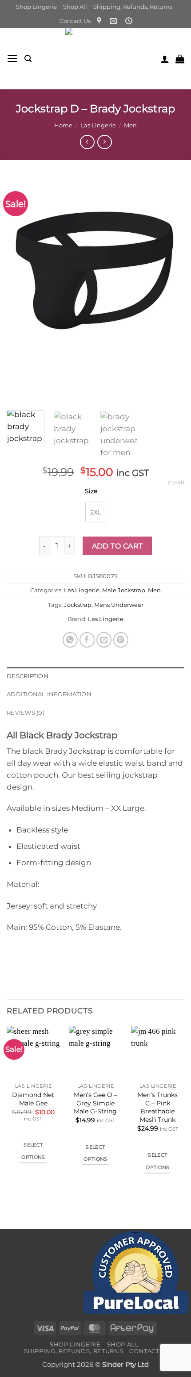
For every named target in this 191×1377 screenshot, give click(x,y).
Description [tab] (27, 675)
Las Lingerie (98, 125)
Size (91, 491)
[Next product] (87, 142)
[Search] (28, 58)
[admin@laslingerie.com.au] (114, 21)
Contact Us (75, 20)
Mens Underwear (118, 604)
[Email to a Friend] (104, 640)
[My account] (164, 59)
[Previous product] (104, 142)
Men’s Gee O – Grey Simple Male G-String (95, 1103)
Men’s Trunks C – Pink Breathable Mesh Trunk (157, 1107)
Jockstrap (78, 604)
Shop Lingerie (36, 6)
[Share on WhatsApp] (70, 640)
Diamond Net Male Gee (33, 1099)
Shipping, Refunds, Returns (132, 6)
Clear (176, 482)
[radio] (96, 512)
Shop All (75, 6)
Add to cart (117, 545)
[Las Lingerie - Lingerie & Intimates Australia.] (96, 58)
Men (130, 125)
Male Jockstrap (123, 590)
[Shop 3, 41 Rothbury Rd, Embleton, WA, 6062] (100, 21)
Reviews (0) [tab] (25, 712)
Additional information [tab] (49, 694)
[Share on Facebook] (87, 640)
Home (63, 125)
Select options (33, 1151)
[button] (12, 58)
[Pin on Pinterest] (121, 640)
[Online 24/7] (130, 21)
